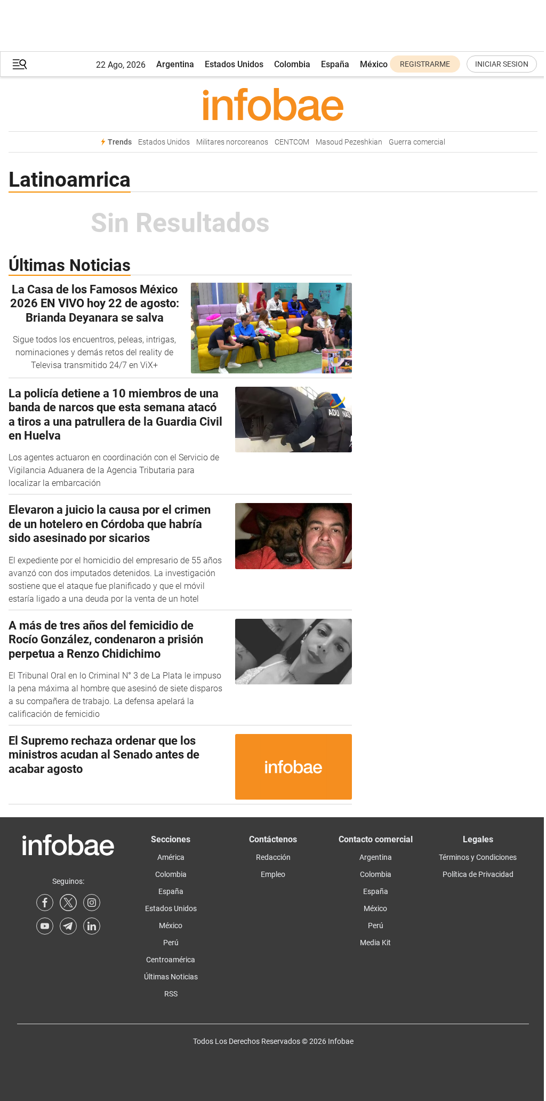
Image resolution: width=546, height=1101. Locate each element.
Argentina (175, 64)
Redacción (273, 857)
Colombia (292, 64)
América (170, 857)
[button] (19, 64)
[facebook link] (44, 902)
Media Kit (375, 942)
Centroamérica (170, 959)
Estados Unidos (234, 64)
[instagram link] (91, 902)
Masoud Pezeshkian (349, 142)
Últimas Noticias (171, 976)
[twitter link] (68, 902)
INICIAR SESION (501, 64)
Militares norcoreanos (232, 142)
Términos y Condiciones (478, 857)
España (335, 64)
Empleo (273, 874)
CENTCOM (292, 142)
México (374, 64)
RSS (171, 994)
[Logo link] (273, 104)
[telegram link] (68, 926)
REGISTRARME (425, 64)
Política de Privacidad (478, 874)
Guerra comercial (417, 142)
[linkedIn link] (91, 926)
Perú (171, 942)
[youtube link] (44, 926)
